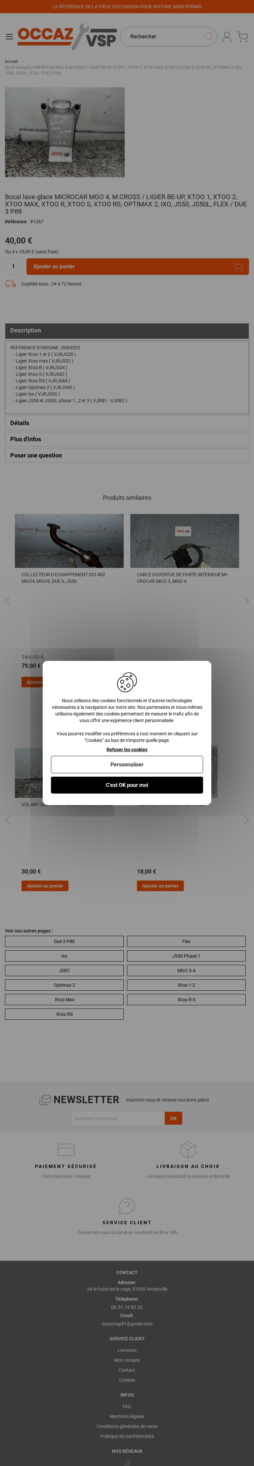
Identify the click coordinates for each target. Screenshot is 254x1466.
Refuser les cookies (127, 749)
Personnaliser (127, 764)
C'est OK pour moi (127, 785)
